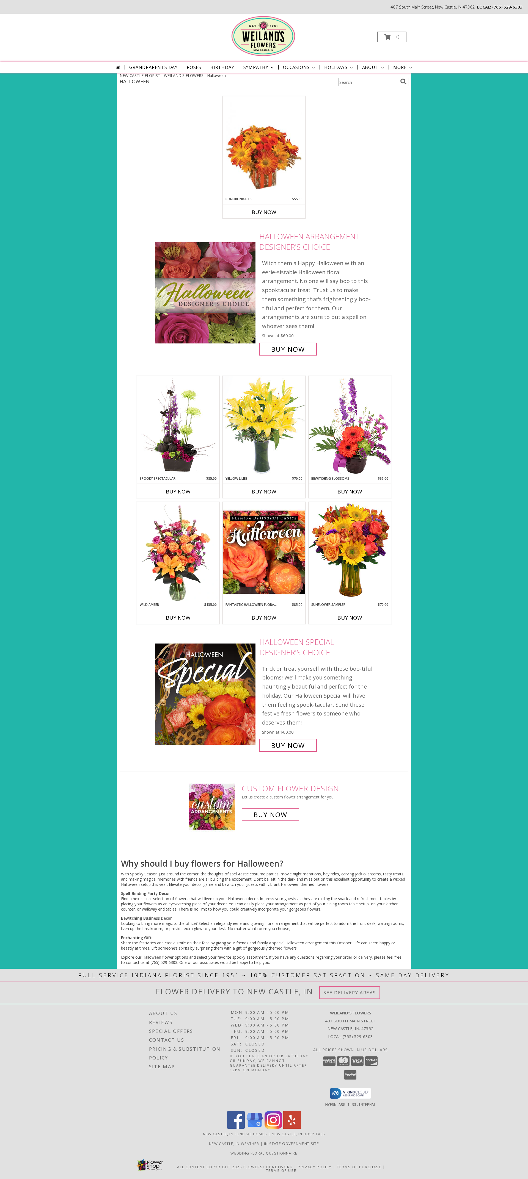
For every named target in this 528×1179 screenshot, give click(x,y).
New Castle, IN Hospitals (298, 1133)
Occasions (296, 67)
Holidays (335, 67)
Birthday (222, 67)
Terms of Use (281, 1170)
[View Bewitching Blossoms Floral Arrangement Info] (350, 426)
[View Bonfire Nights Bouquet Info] (264, 146)
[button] (391, 37)
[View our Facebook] (236, 1127)
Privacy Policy (315, 1166)
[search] (403, 81)
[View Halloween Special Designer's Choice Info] (206, 693)
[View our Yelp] (292, 1127)
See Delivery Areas (349, 992)
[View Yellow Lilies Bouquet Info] (264, 426)
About (370, 67)
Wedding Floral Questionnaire (263, 1153)
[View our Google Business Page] (254, 1127)
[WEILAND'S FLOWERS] (263, 35)
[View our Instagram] (273, 1127)
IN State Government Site (291, 1143)
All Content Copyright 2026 (209, 1166)
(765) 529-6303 (507, 7)
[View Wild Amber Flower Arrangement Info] (178, 552)
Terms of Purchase (359, 1166)
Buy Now (264, 212)
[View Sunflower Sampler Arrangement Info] (350, 552)
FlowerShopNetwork (268, 1166)
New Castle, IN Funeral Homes (235, 1133)
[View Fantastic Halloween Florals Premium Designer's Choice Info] (264, 552)
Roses (194, 67)
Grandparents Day (153, 67)
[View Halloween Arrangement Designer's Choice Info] (206, 292)
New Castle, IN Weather (234, 1143)
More (400, 67)
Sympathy (255, 67)
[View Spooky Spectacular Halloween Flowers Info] (178, 426)
